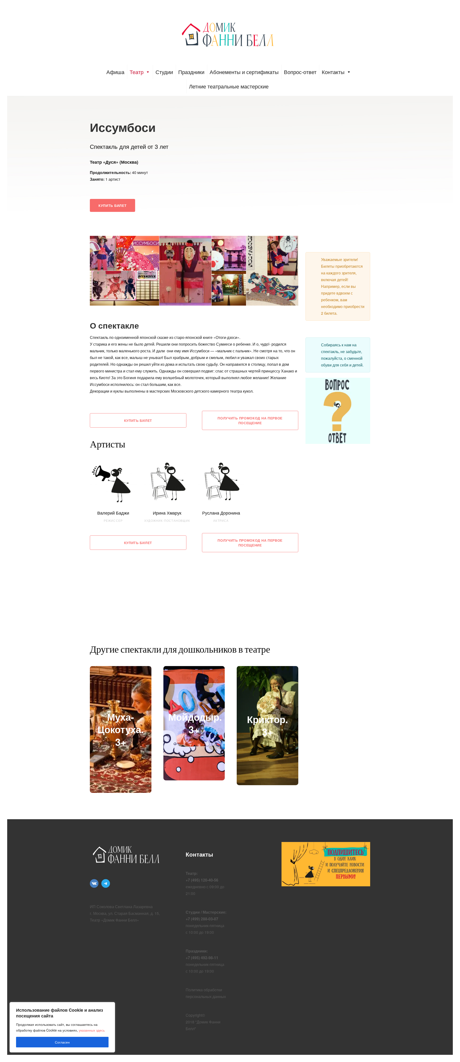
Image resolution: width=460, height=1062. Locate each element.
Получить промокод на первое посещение (250, 420)
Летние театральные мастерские (229, 86)
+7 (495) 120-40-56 (202, 880)
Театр (137, 71)
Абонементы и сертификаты (244, 71)
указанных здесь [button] (92, 1030)
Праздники (191, 71)
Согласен (62, 1042)
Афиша (115, 71)
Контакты (333, 71)
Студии (164, 71)
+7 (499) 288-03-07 (202, 919)
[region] (62, 1027)
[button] (124, 253)
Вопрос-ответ (300, 71)
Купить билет (112, 205)
